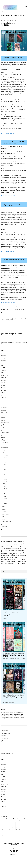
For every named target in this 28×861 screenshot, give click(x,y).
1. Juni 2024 (5, 618)
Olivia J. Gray (17, 557)
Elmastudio (17, 858)
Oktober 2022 (4, 377)
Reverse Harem (11, 695)
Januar (5, 469)
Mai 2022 (3, 385)
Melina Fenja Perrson (20, 553)
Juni (4, 472)
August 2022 (3, 380)
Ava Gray (6, 545)
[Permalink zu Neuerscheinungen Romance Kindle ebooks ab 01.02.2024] (14, 637)
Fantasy (2, 435)
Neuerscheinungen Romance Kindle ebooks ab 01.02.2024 (12, 714)
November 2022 (4, 375)
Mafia (2, 444)
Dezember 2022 (4, 373)
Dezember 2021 (4, 394)
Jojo (4, 27)
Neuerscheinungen (4, 730)
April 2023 (3, 367)
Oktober (5, 457)
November (7, 16)
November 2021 (4, 395)
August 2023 (3, 360)
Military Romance (4, 447)
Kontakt (2, 736)
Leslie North (7, 552)
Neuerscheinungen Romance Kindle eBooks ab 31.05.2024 (12, 712)
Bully (2, 418)
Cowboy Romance (4, 425)
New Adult (23, 318)
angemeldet (10, 333)
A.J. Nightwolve (5, 541)
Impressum (3, 735)
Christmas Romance (5, 422)
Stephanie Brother (10, 563)
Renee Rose (16, 559)
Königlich (3, 440)
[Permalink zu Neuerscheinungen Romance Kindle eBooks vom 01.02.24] (14, 678)
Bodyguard (3, 417)
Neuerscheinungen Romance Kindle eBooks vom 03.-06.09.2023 (13, 718)
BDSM (12, 15)
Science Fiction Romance (6, 521)
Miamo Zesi (12, 555)
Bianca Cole (11, 545)
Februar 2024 (3, 355)
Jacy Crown (14, 548)
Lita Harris (14, 320)
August (5, 464)
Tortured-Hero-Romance (6, 529)
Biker (2, 415)
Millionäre (3, 449)
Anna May (8, 543)
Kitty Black (13, 550)
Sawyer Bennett (21, 561)
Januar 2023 (3, 372)
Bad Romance (4, 412)
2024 (4, 502)
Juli (4, 471)
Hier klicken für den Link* (8, 133)
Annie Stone (15, 543)
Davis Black (10, 320)
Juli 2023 (3, 362)
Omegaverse (3, 507)
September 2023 (4, 358)
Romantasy (3, 519)
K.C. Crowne (8, 550)
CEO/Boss (3, 420)
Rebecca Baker (6, 559)
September (6, 459)
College (2, 424)
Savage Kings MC (10, 561)
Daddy (2, 427)
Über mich (3, 741)
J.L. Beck (10, 548)
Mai (4, 474)
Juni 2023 (3, 363)
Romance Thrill (20, 16)
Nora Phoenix (8, 557)
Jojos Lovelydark (6, 11)
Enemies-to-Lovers (5, 432)
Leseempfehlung (4, 442)
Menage (2, 445)
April (5, 462)
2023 (4, 483)
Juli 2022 (3, 382)
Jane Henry (19, 548)
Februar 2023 (3, 370)
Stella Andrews (4, 563)
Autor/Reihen (3, 410)
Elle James (6, 548)
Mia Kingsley (5, 555)
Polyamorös (3, 511)
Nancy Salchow (19, 555)
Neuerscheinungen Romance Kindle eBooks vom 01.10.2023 (12, 717)
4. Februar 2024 (5, 659)
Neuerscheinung (5, 15)
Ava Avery (2, 545)
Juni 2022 (3, 793)
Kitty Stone (18, 550)
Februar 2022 (3, 390)
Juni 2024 (3, 353)
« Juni (2, 835)
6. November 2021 (10, 20)
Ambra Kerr (18, 541)
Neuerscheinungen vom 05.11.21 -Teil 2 (7, 342)
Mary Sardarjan (19, 320)
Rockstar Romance (5, 514)
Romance (13, 16)
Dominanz (3, 430)
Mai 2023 (3, 365)
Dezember (6, 466)
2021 (3, 452)
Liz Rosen (12, 552)
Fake (2, 434)
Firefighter (3, 437)
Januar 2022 (3, 392)
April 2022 (3, 387)
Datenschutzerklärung (5, 733)
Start (2, 740)
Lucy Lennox (18, 552)
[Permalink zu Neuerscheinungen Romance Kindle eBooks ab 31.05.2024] (14, 595)
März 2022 (3, 389)
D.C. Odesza (8, 547)
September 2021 (4, 399)
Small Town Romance (5, 524)
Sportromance (4, 526)
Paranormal (3, 509)
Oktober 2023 (4, 357)
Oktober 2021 (3, 397)
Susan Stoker (19, 563)
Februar (5, 467)
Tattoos (2, 528)
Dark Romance (18, 15)
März (5, 476)
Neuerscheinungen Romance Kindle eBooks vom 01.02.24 (14, 698)
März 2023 (3, 368)
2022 (4, 461)
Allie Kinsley (12, 541)
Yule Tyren (6, 321)
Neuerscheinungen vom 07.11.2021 (21, 342)
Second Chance (4, 523)
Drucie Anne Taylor (18, 547)
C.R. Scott (18, 545)
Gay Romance (4, 439)
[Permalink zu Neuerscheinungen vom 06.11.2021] (14, 50)
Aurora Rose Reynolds (22, 543)
